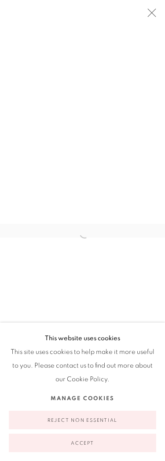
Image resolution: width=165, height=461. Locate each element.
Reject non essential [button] (82, 420)
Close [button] (149, 15)
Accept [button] (82, 443)
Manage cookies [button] (82, 399)
